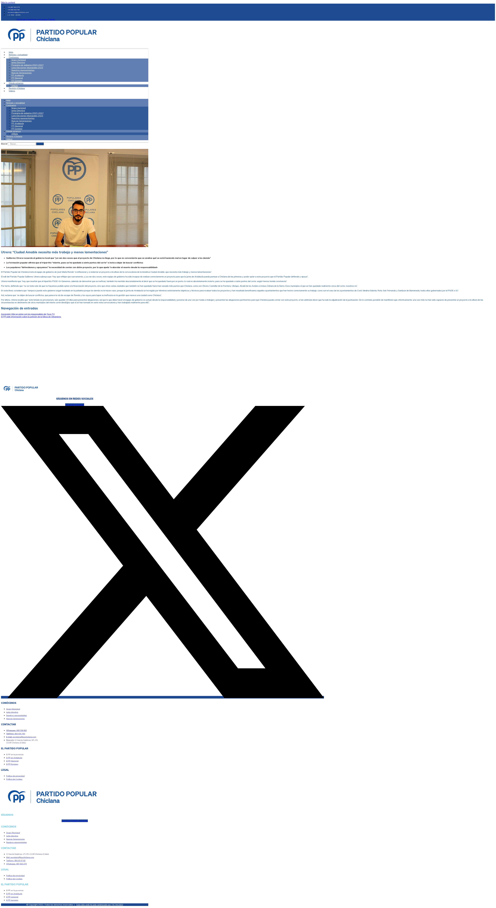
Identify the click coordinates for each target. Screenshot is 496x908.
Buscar (4, 143)
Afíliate (14, 133)
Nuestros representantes (22, 70)
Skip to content (8, 2)
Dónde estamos (16, 83)
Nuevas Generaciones (21, 72)
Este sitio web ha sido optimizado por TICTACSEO (99, 904)
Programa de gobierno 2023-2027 (27, 65)
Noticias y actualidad (15, 103)
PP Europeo (16, 128)
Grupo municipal (18, 60)
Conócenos (14, 57)
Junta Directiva (18, 62)
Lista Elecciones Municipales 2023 (27, 67)
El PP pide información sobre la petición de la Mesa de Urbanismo (31, 316)
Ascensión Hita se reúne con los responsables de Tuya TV (28, 314)
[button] (74, 95)
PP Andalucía (17, 75)
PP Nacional (17, 78)
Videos (12, 91)
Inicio (8, 100)
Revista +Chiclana (14, 136)
